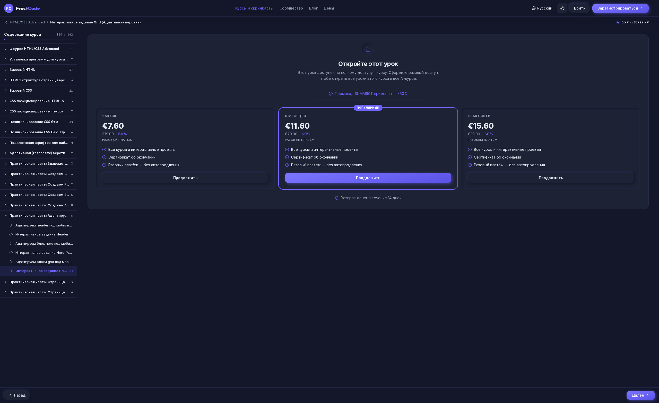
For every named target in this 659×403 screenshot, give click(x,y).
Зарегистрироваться (617, 8)
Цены (329, 8)
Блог (313, 8)
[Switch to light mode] (562, 8)
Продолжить (185, 178)
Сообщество (291, 8)
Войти (580, 8)
